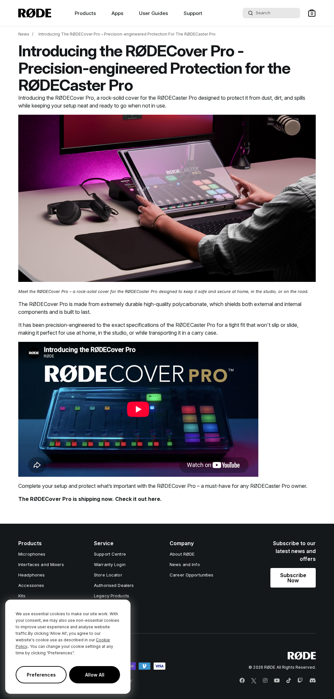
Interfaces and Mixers (41, 564)
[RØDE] (34, 13)
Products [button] (85, 13)
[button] (312, 13)
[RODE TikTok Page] (288, 680)
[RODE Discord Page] (312, 680)
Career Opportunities (192, 574)
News (23, 34)
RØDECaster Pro (177, 98)
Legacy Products (111, 595)
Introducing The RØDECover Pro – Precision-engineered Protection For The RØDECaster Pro (127, 34)
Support (193, 13)
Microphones (31, 554)
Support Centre (110, 554)
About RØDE (182, 554)
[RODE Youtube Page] (277, 680)
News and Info (185, 564)
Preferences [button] (41, 674)
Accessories (31, 585)
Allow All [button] (94, 674)
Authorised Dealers (114, 585)
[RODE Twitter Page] (253, 680)
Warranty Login (110, 564)
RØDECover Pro (74, 98)
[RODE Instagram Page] (265, 680)
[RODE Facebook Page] (242, 680)
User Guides (153, 13)
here (154, 499)
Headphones (31, 574)
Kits (22, 595)
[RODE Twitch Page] (300, 680)
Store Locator (108, 574)
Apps (117, 13)
